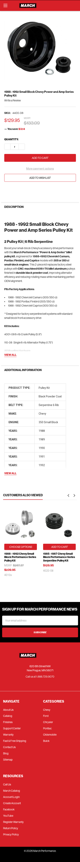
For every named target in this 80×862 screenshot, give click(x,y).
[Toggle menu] (5, 5)
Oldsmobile (50, 734)
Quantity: (11, 139)
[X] (28, 190)
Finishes (8, 722)
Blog (6, 753)
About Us (8, 709)
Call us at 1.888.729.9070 (40, 676)
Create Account (12, 803)
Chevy (46, 709)
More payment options (40, 168)
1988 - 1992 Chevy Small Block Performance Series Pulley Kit (20, 557)
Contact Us (9, 747)
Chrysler (48, 722)
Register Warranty (13, 822)
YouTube (8, 815)
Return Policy (10, 828)
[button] (68, 495)
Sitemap (8, 759)
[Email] (14, 190)
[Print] (21, 190)
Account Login (11, 797)
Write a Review (12, 100)
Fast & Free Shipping (14, 740)
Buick (46, 740)
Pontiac (47, 728)
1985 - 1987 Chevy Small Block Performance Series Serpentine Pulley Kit (59, 557)
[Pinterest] (35, 190)
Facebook (9, 809)
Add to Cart (59, 546)
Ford (46, 715)
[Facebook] (7, 190)
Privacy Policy (11, 834)
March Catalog (11, 790)
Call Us (7, 784)
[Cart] (75, 5)
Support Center (12, 728)
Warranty (8, 734)
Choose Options (20, 546)
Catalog (7, 715)
